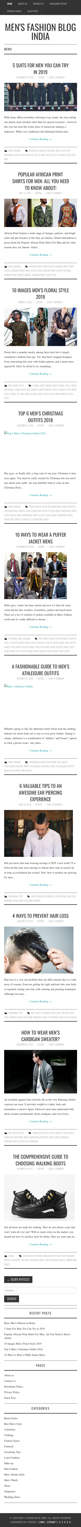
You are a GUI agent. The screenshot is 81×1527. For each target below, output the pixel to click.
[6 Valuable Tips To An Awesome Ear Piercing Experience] (40, 833)
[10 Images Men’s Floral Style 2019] (40, 327)
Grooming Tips (15, 896)
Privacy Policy (14, 11)
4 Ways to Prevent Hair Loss (40, 915)
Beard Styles (11, 1418)
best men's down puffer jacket (53, 638)
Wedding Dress (12, 1497)
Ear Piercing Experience (42, 896)
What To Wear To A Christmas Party (32, 519)
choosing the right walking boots (28, 1260)
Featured (12, 638)
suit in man (39, 155)
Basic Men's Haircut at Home (19, 1323)
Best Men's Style (16, 385)
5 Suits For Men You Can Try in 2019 (41, 68)
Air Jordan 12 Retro (32, 1256)
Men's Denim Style (14, 1474)
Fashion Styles (12, 1440)
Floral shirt (38, 385)
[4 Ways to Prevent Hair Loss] (40, 950)
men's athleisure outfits (62, 766)
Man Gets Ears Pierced (29, 900)
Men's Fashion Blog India (40, 31)
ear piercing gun (63, 896)
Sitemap (51, 1522)
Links (42, 1522)
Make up (8, 1463)
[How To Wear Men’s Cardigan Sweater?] (40, 1071)
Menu (8, 49)
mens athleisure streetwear (17, 770)
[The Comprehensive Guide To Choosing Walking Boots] (40, 1197)
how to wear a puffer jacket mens (47, 642)
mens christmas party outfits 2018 (34, 515)
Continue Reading (40, 139)
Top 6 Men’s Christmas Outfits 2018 (40, 416)
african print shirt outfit (41, 266)
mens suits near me (24, 155)
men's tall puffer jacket (21, 651)
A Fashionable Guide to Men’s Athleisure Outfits (40, 670)
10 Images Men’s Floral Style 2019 (40, 293)
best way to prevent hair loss (46, 1013)
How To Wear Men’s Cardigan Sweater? (40, 1036)
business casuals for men (42, 150)
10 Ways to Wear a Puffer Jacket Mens (40, 538)
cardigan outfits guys (44, 1133)
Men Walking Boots (55, 1260)
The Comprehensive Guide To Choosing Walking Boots (40, 1160)
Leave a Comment (57, 77)
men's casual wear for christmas (45, 506)
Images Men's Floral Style (57, 385)
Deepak (41, 77)
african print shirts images (17, 275)
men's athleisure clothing (36, 766)
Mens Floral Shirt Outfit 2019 (39, 394)
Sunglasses (9, 1491)
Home (9, 3)
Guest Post (32, 11)
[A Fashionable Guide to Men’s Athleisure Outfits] (40, 703)
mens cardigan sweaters (36, 1137)
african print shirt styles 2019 (26, 270)
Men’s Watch (11, 1480)
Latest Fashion (12, 1457)
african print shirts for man (57, 270)
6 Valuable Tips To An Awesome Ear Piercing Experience (40, 792)
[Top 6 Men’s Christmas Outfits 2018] (40, 449)
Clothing (8, 1435)
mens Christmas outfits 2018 (40, 511)
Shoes (11, 1256)
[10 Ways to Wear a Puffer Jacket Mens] (40, 575)
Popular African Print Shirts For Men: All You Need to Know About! (40, 181)
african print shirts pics (44, 275)
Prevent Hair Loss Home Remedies (26, 1017)
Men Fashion (14, 150)
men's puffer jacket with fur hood (33, 647)
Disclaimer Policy (58, 3)
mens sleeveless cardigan (25, 1141)
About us (22, 3)
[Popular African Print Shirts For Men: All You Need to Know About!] (40, 213)
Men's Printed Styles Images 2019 (55, 389)
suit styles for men (55, 155)
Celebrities (9, 1429)
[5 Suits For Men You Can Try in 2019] (40, 97)
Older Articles (18, 1279)
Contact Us (38, 3)
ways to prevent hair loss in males (60, 1017)
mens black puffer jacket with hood (52, 651)
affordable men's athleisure (43, 762)
